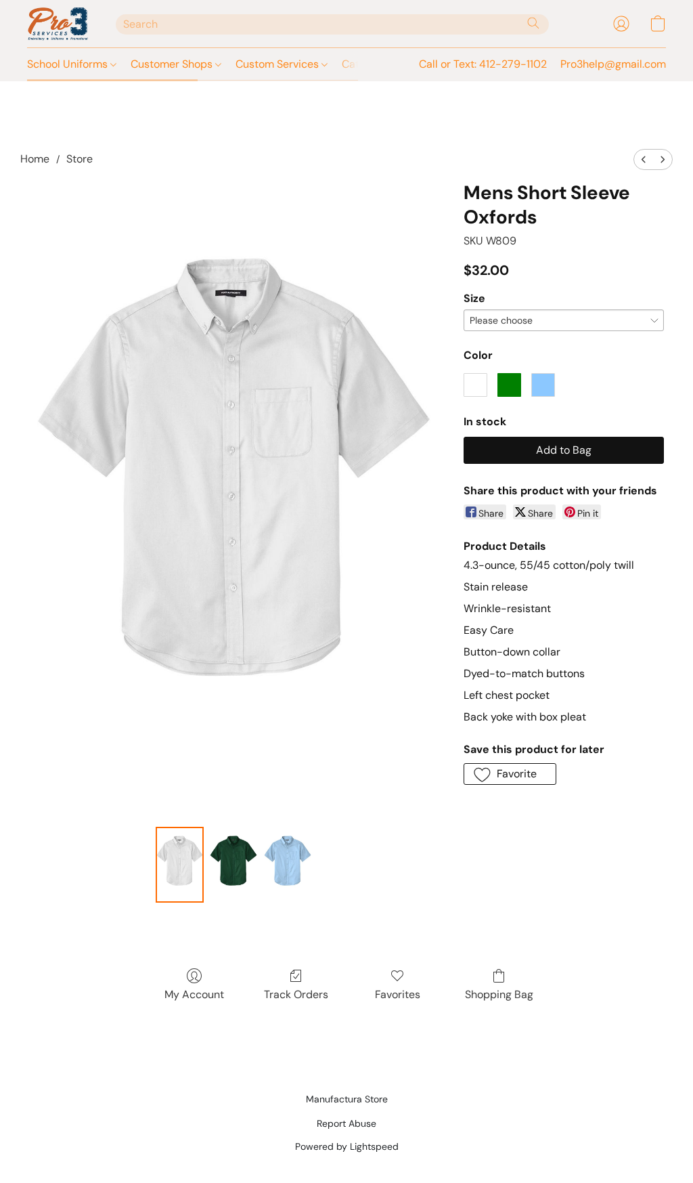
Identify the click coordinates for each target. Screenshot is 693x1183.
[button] (58, 24)
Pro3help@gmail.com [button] (613, 64)
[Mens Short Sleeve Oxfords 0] (180, 865)
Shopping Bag (499, 994)
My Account (194, 994)
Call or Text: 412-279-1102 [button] (483, 64)
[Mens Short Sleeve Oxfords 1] (233, 865)
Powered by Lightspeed (347, 1146)
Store (79, 159)
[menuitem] (643, 159)
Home (34, 159)
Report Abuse (346, 1123)
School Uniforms (68, 64)
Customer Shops (173, 64)
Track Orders (296, 994)
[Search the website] (533, 23)
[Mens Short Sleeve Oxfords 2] (287, 865)
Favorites (397, 994)
